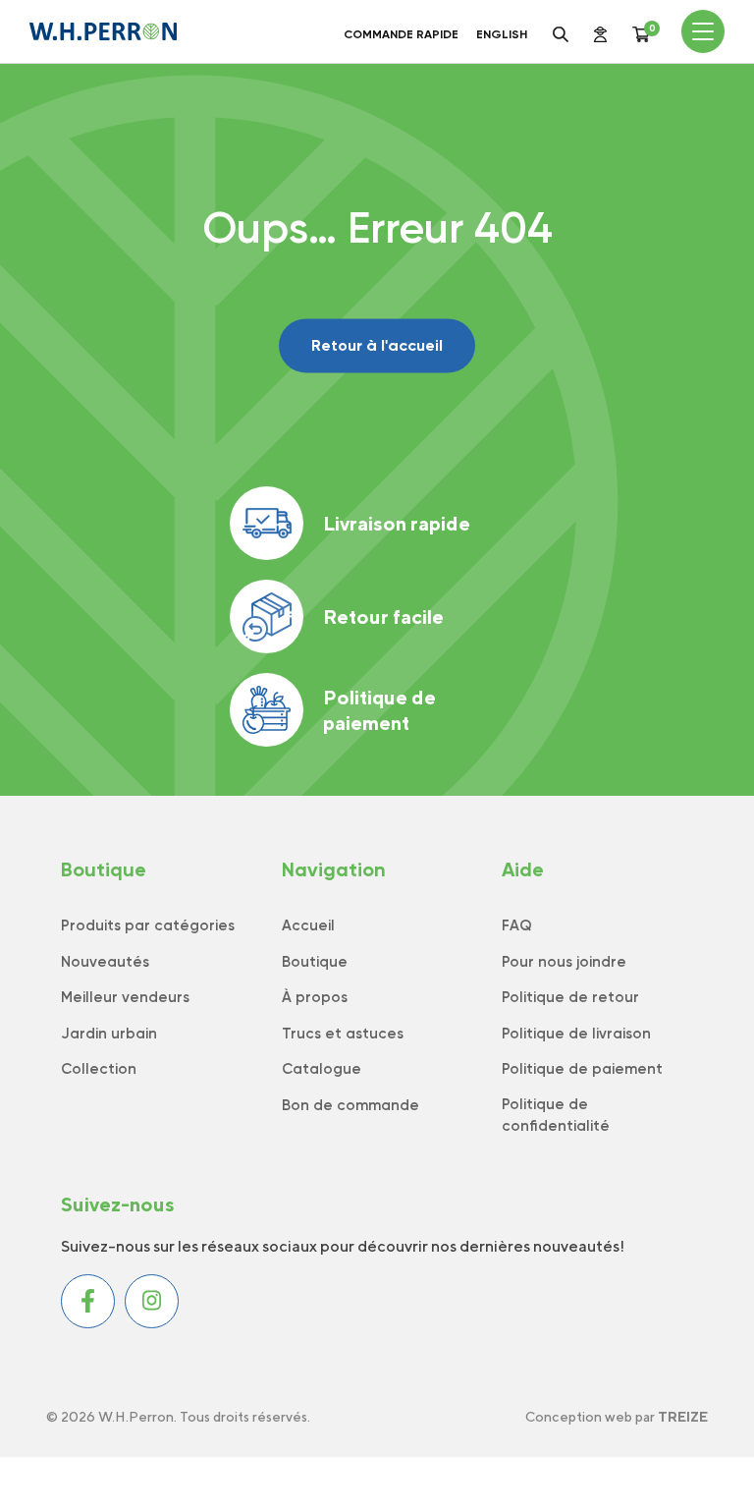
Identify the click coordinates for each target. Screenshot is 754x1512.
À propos (315, 997)
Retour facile (383, 616)
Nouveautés (105, 962)
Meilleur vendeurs (125, 997)
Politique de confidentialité (556, 1115)
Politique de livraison (576, 1033)
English (501, 34)
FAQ (517, 925)
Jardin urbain (109, 1033)
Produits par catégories (148, 925)
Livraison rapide (396, 523)
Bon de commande (350, 1105)
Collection (98, 1069)
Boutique (315, 962)
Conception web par (616, 1417)
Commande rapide (401, 34)
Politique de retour (570, 997)
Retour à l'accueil (377, 345)
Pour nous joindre (564, 962)
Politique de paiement (379, 710)
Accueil (308, 925)
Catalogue (321, 1069)
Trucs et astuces (343, 1033)
